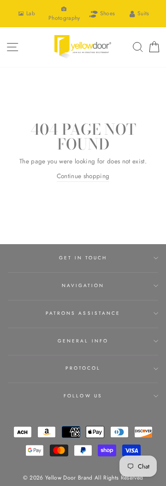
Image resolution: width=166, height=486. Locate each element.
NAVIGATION (83, 285)
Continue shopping (83, 175)
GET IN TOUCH (83, 257)
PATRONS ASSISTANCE (83, 313)
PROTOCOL (83, 368)
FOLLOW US (83, 395)
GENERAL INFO (83, 340)
